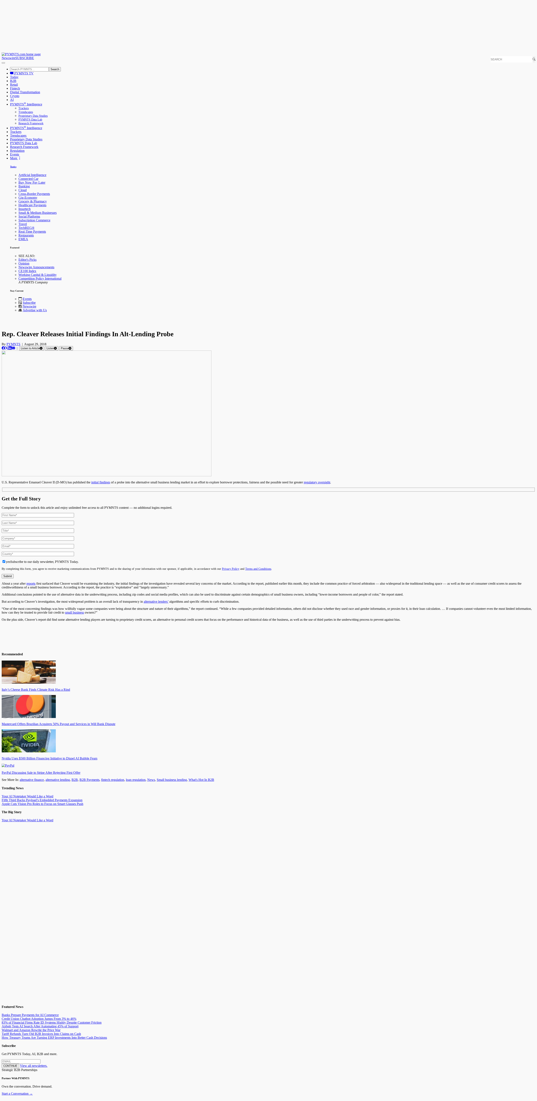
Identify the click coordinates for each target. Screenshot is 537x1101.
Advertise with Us (35, 310)
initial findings (100, 482)
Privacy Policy (230, 568)
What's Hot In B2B (201, 780)
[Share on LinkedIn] (10, 348)
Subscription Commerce (34, 220)
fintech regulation (112, 780)
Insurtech (24, 209)
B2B (13, 81)
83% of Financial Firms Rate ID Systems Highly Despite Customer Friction (52, 1022)
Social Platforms (29, 216)
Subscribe (29, 302)
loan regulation (136, 780)
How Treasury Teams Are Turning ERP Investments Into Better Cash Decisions (54, 1037)
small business (74, 612)
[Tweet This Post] (6, 348)
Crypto (14, 96)
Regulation (17, 150)
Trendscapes (25, 112)
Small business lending (172, 780)
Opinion (23, 263)
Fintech (15, 88)
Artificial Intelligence (32, 175)
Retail (14, 84)
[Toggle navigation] (3, 63)
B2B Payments (89, 780)
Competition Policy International (39, 278)
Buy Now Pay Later (31, 182)
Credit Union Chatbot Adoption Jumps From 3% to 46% (39, 1019)
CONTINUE (10, 1065)
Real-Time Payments (32, 231)
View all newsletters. (33, 1065)
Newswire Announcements (36, 267)
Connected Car (28, 178)
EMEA (23, 239)
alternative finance (32, 780)
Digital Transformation (25, 92)
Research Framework (30, 123)
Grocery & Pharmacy (32, 201)
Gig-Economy (27, 197)
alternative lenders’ (156, 601)
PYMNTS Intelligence (26, 104)
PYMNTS (13, 344)
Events (14, 154)
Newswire (8, 58)
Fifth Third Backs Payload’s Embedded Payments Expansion (42, 800)
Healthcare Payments (32, 205)
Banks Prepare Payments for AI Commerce (30, 1015)
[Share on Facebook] (3, 348)
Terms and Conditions (258, 568)
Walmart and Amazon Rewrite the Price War (31, 1030)
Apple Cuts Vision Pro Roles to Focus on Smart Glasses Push (42, 804)
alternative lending (58, 780)
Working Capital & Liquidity (37, 275)
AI (12, 99)
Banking (24, 186)
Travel (22, 224)
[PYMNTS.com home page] (21, 54)
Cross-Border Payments (34, 194)
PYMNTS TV (23, 73)
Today (14, 77)
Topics (13, 166)
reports (30, 583)
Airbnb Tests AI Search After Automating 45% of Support (40, 1026)
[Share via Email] (13, 348)
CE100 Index (27, 271)
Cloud (22, 190)
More (14, 158)
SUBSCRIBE (24, 58)
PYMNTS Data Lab (30, 119)
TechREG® (26, 228)
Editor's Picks (27, 259)
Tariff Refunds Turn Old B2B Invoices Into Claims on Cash (41, 1034)
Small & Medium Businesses (37, 212)
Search (55, 69)
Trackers (23, 108)
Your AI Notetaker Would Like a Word (27, 796)
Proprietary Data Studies (33, 115)
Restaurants (26, 235)
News (151, 780)
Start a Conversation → (17, 1093)
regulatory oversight (317, 482)
